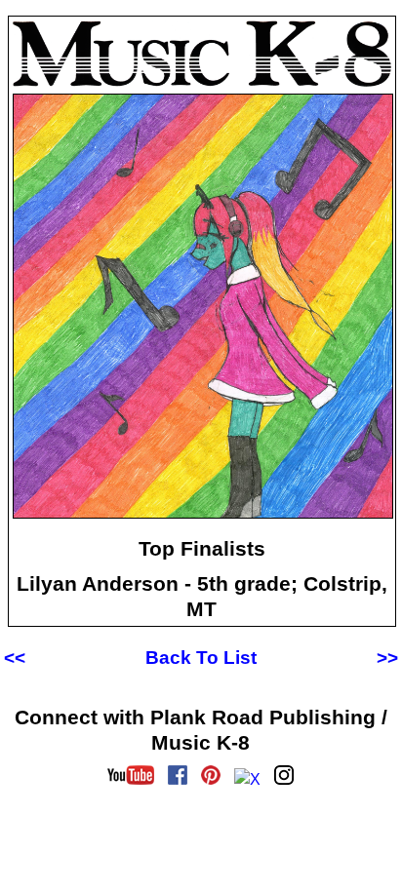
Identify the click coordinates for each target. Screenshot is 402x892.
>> (387, 657)
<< (14, 657)
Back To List (201, 657)
